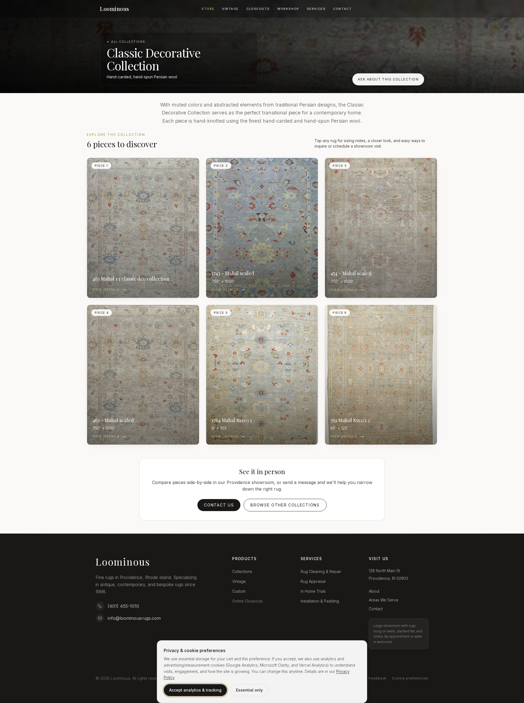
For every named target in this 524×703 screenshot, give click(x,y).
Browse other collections (285, 505)
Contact (342, 9)
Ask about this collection (388, 79)
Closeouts (258, 9)
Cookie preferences (410, 678)
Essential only (249, 690)
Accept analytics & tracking (195, 690)
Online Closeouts (247, 601)
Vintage (230, 9)
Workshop (288, 9)
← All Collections (126, 42)
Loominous (114, 8)
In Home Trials (313, 591)
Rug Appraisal (313, 581)
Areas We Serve (383, 600)
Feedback (377, 678)
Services (316, 9)
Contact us (219, 505)
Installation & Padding (320, 601)
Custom (239, 591)
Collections (242, 571)
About (374, 591)
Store (207, 9)
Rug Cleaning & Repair (321, 571)
